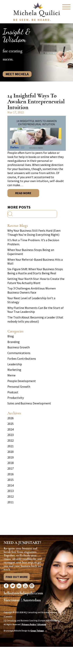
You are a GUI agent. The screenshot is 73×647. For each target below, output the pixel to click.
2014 (10, 485)
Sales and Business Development (29, 403)
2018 (10, 463)
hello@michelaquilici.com (23, 593)
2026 (10, 418)
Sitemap (41, 624)
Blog (10, 336)
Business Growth (18, 347)
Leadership (14, 364)
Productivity (15, 398)
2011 (10, 502)
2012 (10, 496)
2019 (10, 457)
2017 (10, 468)
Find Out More (17, 577)
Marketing (14, 370)
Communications (18, 353)
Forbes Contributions (21, 358)
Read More (23, 193)
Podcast (12, 392)
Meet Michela (17, 74)
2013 (10, 491)
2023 (10, 435)
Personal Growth (18, 386)
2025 (10, 424)
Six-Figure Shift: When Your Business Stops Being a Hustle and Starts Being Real (35, 271)
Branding (13, 342)
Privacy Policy (29, 624)
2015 (10, 480)
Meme (11, 375)
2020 (10, 452)
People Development (21, 381)
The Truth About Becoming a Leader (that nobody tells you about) (35, 319)
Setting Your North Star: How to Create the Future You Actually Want (35, 281)
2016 (10, 474)
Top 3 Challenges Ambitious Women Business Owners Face (31, 290)
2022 (10, 440)
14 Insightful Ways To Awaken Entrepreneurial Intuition (36, 101)
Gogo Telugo (37, 630)
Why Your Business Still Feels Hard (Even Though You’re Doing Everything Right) (34, 233)
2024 (10, 429)
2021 (10, 446)
